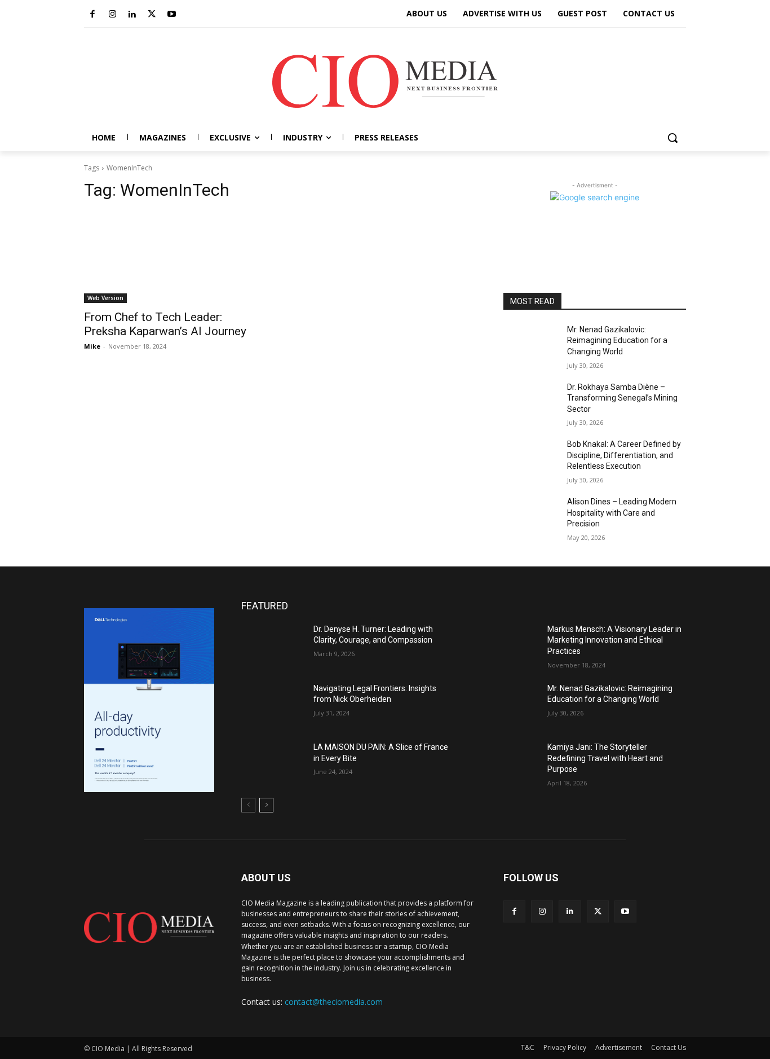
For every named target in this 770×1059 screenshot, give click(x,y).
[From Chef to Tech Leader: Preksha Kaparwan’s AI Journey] (175, 257)
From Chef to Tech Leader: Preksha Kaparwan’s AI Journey (165, 324)
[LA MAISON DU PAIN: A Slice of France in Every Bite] (272, 764)
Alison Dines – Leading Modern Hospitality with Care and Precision (621, 512)
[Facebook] (92, 14)
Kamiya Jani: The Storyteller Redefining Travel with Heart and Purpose (605, 758)
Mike (92, 346)
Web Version (105, 298)
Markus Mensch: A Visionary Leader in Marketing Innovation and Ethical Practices (614, 640)
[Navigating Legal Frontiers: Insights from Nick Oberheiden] (272, 705)
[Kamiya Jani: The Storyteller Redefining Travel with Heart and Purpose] (506, 764)
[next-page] (266, 805)
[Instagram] (112, 14)
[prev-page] (248, 805)
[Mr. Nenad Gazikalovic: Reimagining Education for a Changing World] (530, 343)
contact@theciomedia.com (334, 1001)
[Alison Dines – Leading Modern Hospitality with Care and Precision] (530, 515)
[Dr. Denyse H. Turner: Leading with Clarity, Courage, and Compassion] (272, 646)
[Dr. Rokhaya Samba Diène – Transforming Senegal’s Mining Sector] (530, 401)
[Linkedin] (131, 14)
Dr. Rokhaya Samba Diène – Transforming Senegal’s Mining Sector (622, 398)
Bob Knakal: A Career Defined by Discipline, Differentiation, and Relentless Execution (624, 455)
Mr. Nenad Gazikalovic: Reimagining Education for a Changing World (617, 340)
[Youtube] (171, 14)
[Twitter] (151, 14)
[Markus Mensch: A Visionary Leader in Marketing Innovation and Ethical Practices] (506, 646)
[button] (672, 137)
